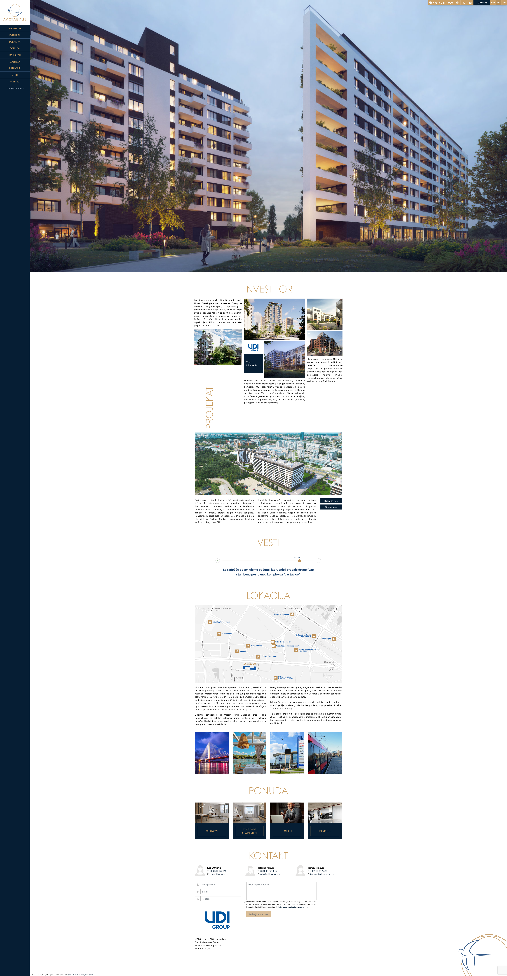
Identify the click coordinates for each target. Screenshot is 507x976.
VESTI (15, 75)
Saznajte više (331, 501)
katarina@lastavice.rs (270, 874)
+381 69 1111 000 (443, 2)
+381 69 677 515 (268, 871)
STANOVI (212, 831)
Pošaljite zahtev (258, 914)
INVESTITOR (15, 28)
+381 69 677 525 (318, 871)
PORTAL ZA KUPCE (16, 88)
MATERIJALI (15, 55)
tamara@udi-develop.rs (322, 874)
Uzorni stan (331, 507)
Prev (215, 561)
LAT (498, 3)
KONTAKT (15, 81)
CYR (493, 3)
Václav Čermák (72, 975)
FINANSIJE (14, 68)
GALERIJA (15, 61)
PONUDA (15, 48)
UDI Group (482, 3)
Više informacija (204, 347)
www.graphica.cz (86, 975)
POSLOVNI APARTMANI (249, 831)
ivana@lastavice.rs (219, 874)
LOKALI (287, 831)
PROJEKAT (14, 35)
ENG (504, 3)
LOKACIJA (14, 41)
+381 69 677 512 (218, 871)
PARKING (324, 831)
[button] (206, 463)
